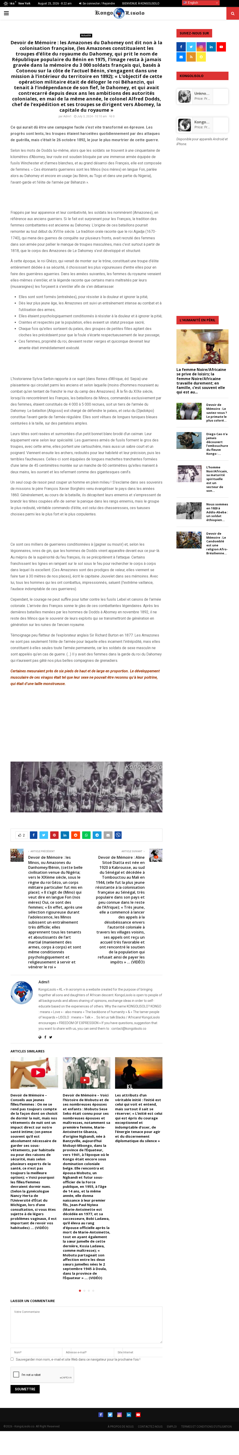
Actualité (86, 35)
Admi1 (67, 116)
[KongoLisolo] (184, 130)
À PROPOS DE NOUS (121, 1426)
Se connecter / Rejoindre (98, 3)
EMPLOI (172, 1426)
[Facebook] (100, 1414)
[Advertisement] (65, 196)
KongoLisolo (205, 122)
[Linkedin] (129, 1414)
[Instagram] (119, 1414)
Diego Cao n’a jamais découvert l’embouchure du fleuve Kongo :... (217, 444)
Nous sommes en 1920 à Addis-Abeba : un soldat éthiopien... (217, 512)
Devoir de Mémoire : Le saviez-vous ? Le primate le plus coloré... (216, 412)
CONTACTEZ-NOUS (150, 1426)
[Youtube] (138, 1414)
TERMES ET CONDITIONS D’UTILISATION (206, 1426)
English (192, 2)
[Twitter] (110, 1414)
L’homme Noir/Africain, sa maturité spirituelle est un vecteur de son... (217, 479)
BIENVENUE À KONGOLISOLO (140, 3)
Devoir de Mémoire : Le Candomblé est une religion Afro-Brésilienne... (217, 543)
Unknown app (206, 93)
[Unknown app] (184, 101)
